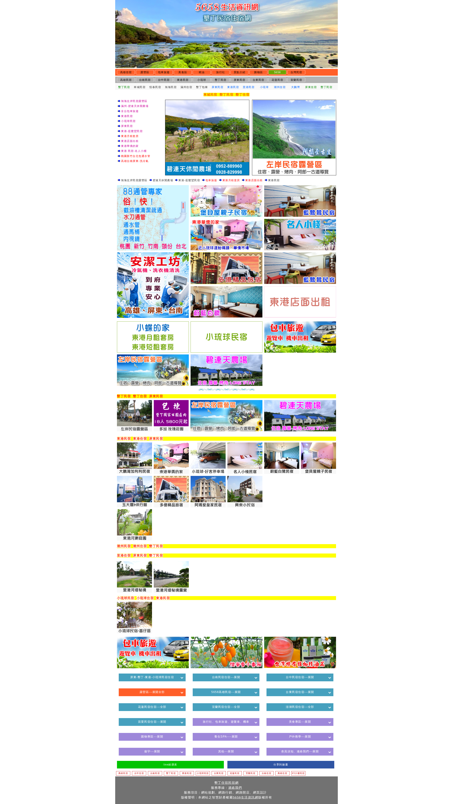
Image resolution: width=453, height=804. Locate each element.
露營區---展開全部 (152, 692)
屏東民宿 (239, 79)
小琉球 (201, 79)
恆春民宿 (155, 87)
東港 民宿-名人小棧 (134, 151)
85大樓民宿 (298, 773)
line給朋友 (170, 764)
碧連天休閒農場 (163, 180)
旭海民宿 (171, 87)
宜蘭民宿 (296, 79)
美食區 (182, 72)
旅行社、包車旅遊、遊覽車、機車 (226, 721)
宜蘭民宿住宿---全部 (226, 706)
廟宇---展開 (152, 751)
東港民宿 (183, 79)
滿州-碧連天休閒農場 (134, 106)
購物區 (258, 72)
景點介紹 (239, 72)
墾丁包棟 (202, 87)
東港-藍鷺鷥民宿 (132, 131)
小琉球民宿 (128, 121)
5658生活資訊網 (245, 797)
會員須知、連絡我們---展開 (300, 751)
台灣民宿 (296, 72)
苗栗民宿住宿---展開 (152, 721)
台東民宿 (258, 79)
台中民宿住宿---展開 (300, 677)
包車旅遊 (164, 72)
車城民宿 (139, 87)
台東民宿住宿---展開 (300, 692)
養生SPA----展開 (226, 736)
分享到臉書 (280, 764)
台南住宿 (266, 773)
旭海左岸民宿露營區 (134, 101)
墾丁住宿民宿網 (226, 783)
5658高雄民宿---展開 (226, 692)
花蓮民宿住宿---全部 (152, 706)
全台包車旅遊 (130, 111)
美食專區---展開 (300, 721)
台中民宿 (164, 79)
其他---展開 (226, 751)
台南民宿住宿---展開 (226, 677)
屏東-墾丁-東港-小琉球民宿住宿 (152, 677)
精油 (202, 72)
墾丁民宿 (220, 79)
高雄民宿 (126, 79)
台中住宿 (139, 773)
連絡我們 (235, 788)
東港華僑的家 (130, 146)
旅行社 (220, 72)
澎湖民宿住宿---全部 (300, 706)
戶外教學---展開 (300, 736)
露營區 (145, 72)
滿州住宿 (186, 87)
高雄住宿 (126, 72)
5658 (277, 72)
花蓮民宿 (277, 79)
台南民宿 (145, 79)
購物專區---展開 (152, 736)
